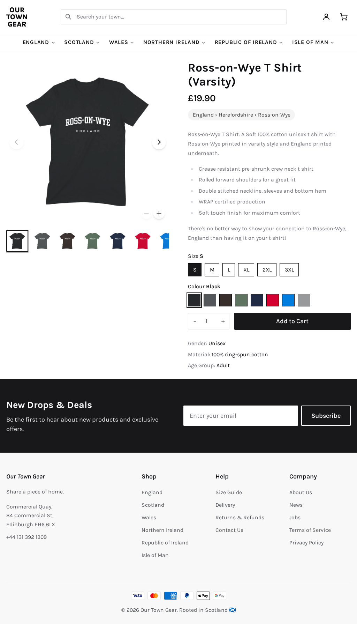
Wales (118, 42)
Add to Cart (292, 321)
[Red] (272, 300)
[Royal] (288, 300)
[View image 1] (17, 241)
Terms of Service (310, 530)
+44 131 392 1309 (26, 537)
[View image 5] (118, 241)
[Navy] (257, 300)
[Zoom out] (146, 213)
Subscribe (326, 415)
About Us (300, 492)
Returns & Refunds (239, 517)
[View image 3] (67, 241)
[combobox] (174, 16)
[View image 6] (143, 241)
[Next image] (159, 142)
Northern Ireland (171, 42)
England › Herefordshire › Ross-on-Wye (241, 115)
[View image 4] (93, 241)
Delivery (225, 505)
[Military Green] (241, 300)
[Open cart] (344, 17)
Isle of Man (310, 42)
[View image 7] (168, 241)
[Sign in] (326, 17)
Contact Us (229, 530)
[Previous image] (16, 142)
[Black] (194, 300)
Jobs (295, 517)
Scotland (79, 42)
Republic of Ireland (246, 42)
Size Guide (228, 492)
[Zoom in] (159, 213)
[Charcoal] (210, 300)
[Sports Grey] (304, 300)
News (296, 505)
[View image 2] (42, 241)
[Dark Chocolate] (225, 300)
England (36, 42)
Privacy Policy (306, 543)
